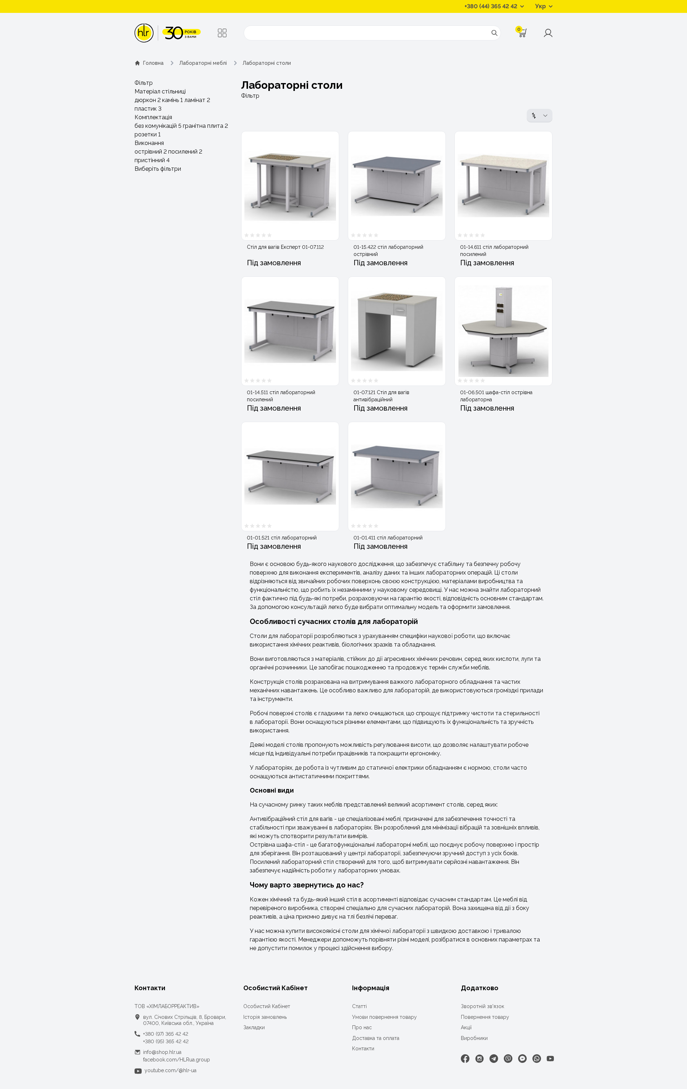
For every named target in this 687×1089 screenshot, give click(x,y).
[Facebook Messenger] (522, 1058)
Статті (359, 1006)
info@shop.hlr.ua (162, 1052)
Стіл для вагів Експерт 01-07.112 (285, 247)
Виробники (474, 1038)
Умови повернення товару (384, 1017)
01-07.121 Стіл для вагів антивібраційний (381, 395)
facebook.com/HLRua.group (176, 1060)
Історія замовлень (265, 1017)
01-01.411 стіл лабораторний (388, 538)
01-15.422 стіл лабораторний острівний (388, 250)
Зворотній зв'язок (482, 1006)
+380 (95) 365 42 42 (166, 1041)
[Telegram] (493, 1058)
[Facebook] (465, 1058)
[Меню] (222, 33)
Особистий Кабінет (266, 1006)
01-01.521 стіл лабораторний (282, 538)
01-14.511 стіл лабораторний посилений (281, 395)
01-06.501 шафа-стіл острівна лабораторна (496, 395)
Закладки (254, 1027)
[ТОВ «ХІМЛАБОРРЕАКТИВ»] (168, 32)
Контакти (363, 1048)
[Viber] (508, 1058)
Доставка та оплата (375, 1038)
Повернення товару (485, 1017)
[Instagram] (479, 1058)
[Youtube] (550, 1058)
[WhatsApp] (536, 1058)
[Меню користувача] (548, 33)
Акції (466, 1027)
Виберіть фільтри (158, 168)
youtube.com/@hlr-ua (170, 1070)
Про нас (362, 1027)
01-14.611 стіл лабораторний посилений (494, 250)
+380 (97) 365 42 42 (165, 1034)
